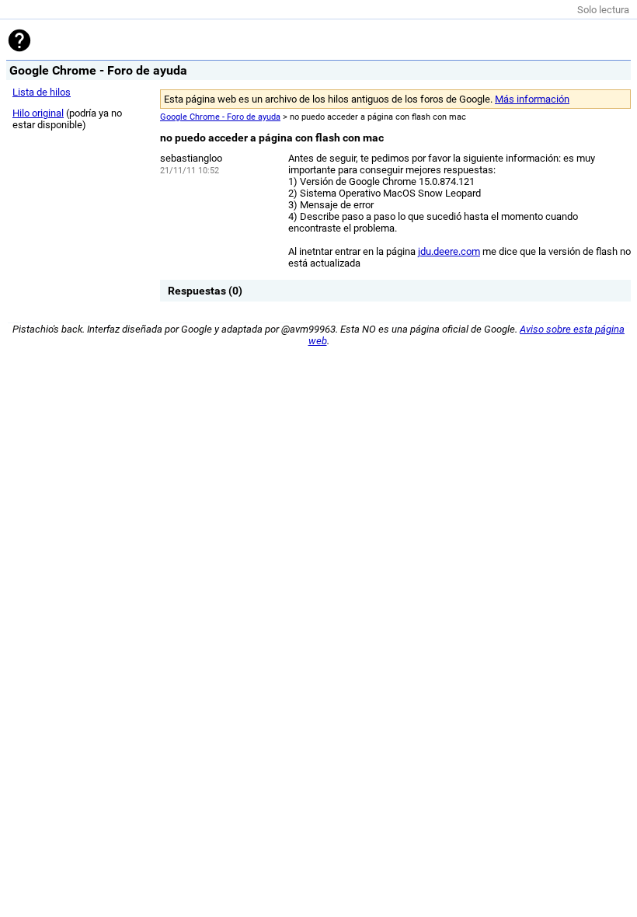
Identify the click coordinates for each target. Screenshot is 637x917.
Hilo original (38, 113)
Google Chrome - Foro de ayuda (220, 117)
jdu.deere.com (449, 251)
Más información (532, 99)
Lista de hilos (41, 92)
